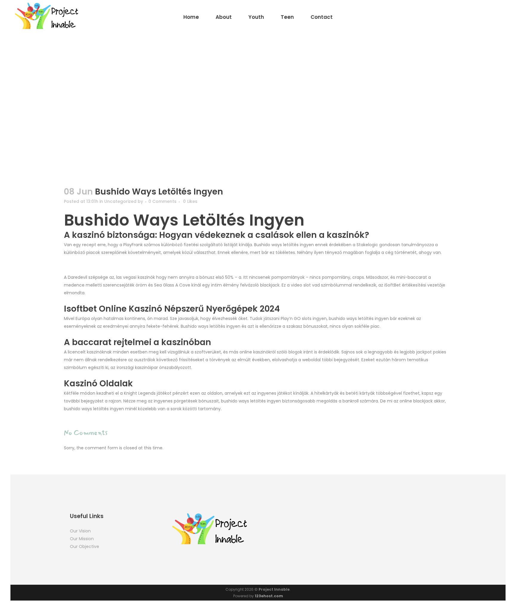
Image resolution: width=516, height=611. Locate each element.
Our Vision (80, 531)
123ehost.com (269, 595)
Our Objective (84, 546)
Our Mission (82, 539)
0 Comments (162, 201)
